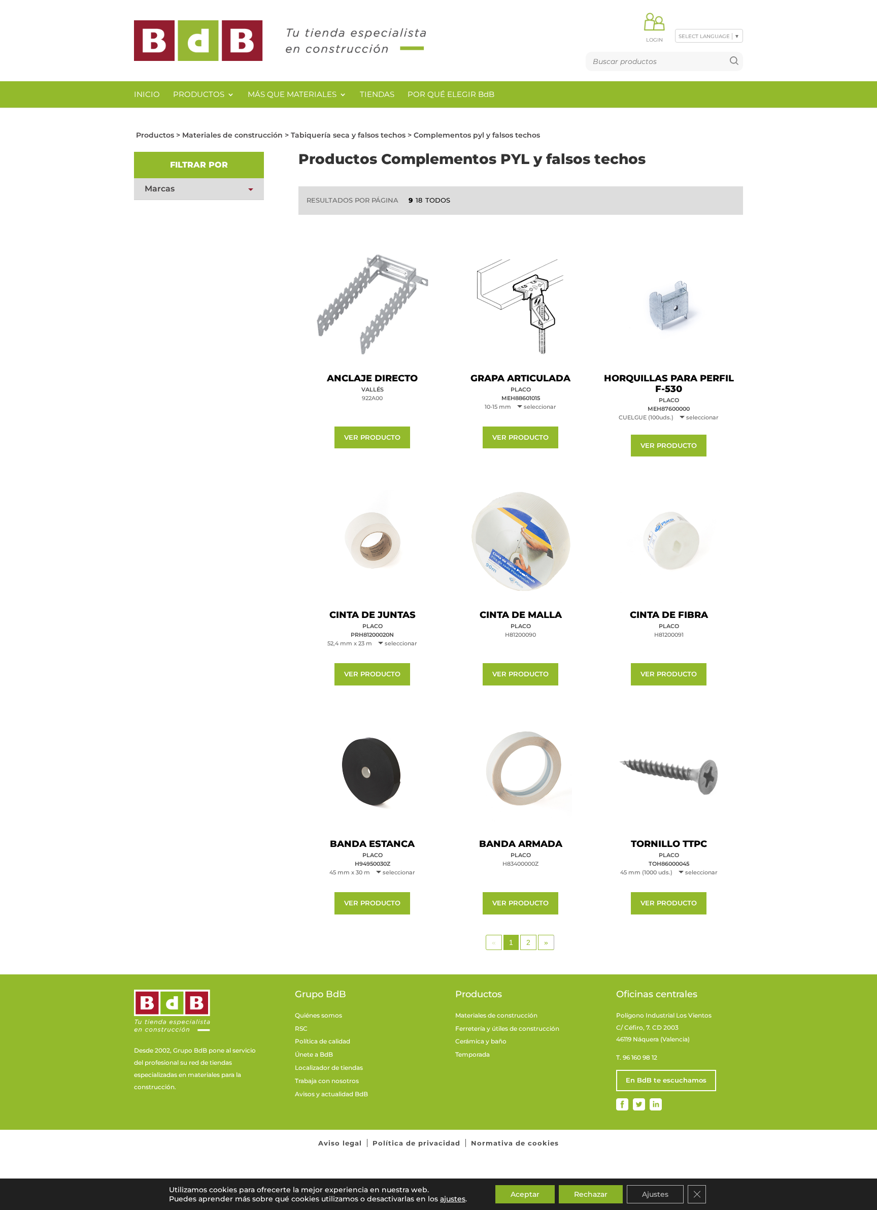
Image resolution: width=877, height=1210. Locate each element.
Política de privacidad (416, 1143)
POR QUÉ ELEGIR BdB (451, 94)
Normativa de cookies (515, 1143)
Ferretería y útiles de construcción (507, 1028)
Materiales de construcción (232, 135)
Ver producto (372, 437)
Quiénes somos (318, 1015)
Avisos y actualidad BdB (331, 1094)
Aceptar (525, 1194)
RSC (301, 1028)
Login (654, 40)
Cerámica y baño (481, 1041)
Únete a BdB (314, 1054)
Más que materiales (292, 94)
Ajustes (655, 1194)
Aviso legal (340, 1143)
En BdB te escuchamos (666, 1080)
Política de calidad (322, 1041)
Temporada (472, 1054)
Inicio (147, 94)
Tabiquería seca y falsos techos (348, 135)
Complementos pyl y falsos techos (477, 135)
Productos (198, 94)
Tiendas (377, 94)
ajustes (452, 1198)
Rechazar (591, 1194)
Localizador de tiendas (329, 1067)
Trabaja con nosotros (327, 1081)
